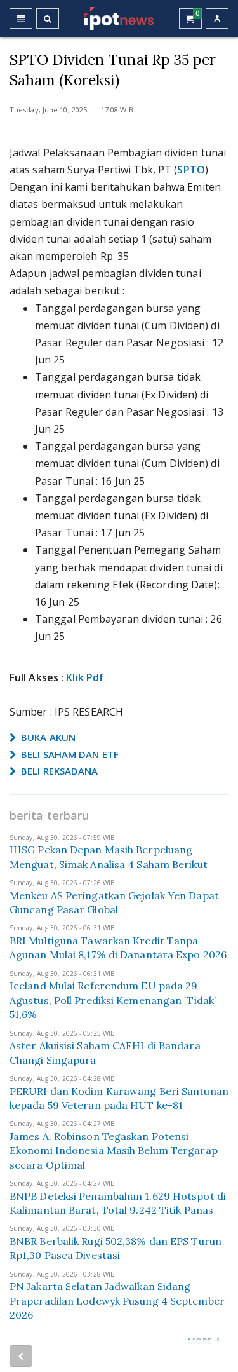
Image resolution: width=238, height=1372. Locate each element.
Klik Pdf (84, 677)
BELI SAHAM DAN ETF (68, 754)
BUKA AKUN (47, 737)
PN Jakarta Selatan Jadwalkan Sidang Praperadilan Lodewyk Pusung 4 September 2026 (117, 1300)
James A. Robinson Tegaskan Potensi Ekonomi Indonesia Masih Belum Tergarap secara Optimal (114, 1150)
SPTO (190, 170)
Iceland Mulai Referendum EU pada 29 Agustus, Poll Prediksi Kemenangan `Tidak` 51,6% (113, 1000)
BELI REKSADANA (58, 770)
